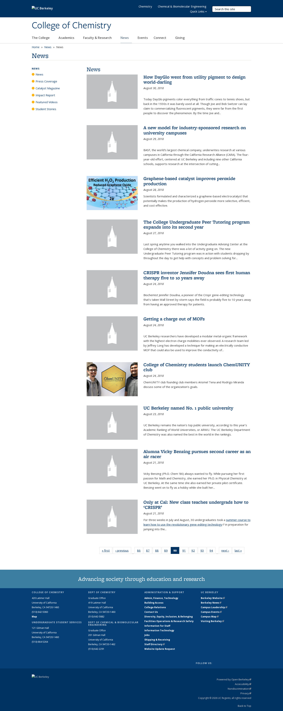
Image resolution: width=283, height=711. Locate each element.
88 (158, 551)
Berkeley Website (213, 598)
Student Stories (46, 109)
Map (34, 616)
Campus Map (210, 616)
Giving (180, 38)
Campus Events (211, 612)
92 (194, 551)
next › (226, 550)
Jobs (147, 635)
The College (41, 38)
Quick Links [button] (197, 11)
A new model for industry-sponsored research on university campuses (194, 130)
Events (143, 38)
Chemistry (145, 6)
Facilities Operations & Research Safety (169, 621)
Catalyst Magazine (48, 88)
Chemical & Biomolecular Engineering (182, 6)
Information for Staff (157, 625)
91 (185, 551)
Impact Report (45, 95)
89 (167, 551)
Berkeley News (211, 602)
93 (203, 551)
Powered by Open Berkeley (234, 679)
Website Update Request (159, 649)
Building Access (153, 602)
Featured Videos (47, 102)
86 (140, 551)
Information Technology (159, 630)
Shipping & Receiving (157, 639)
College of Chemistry (71, 25)
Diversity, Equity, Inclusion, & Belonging (168, 616)
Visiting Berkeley (212, 621)
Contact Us (151, 612)
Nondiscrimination (239, 688)
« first (107, 550)
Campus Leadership (214, 607)
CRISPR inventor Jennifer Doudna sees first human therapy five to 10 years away (196, 275)
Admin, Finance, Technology (161, 598)
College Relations (155, 607)
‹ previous (123, 550)
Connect (160, 38)
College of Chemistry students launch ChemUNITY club (196, 367)
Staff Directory (154, 644)
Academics (67, 38)
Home (35, 47)
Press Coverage (46, 81)
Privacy (245, 693)
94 (212, 551)
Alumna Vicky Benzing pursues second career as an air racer (197, 453)
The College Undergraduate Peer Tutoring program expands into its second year (196, 224)
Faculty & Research (97, 38)
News (125, 38)
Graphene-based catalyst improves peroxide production (189, 180)
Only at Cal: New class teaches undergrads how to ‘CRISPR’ (195, 504)
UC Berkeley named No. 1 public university (188, 408)
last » (239, 550)
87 (149, 551)
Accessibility (243, 684)
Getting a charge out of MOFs (174, 319)
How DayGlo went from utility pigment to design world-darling (194, 79)
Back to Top (244, 706)
